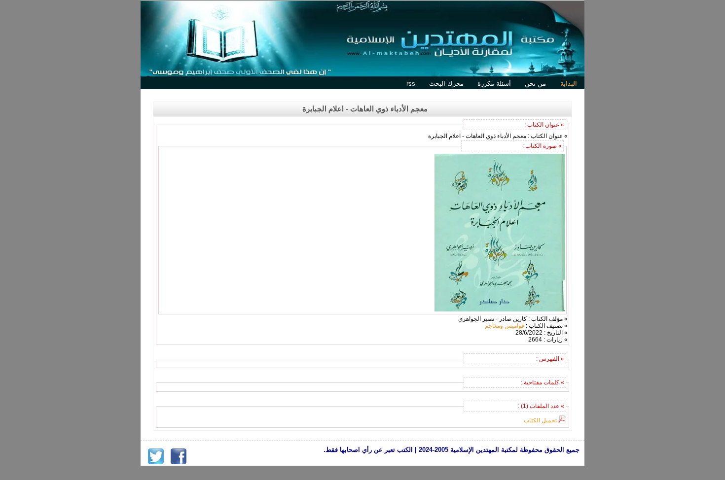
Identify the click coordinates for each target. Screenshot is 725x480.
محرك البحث (446, 83)
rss (410, 83)
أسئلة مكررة (494, 83)
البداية (568, 83)
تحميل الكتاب (540, 420)
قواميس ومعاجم (504, 325)
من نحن (535, 83)
